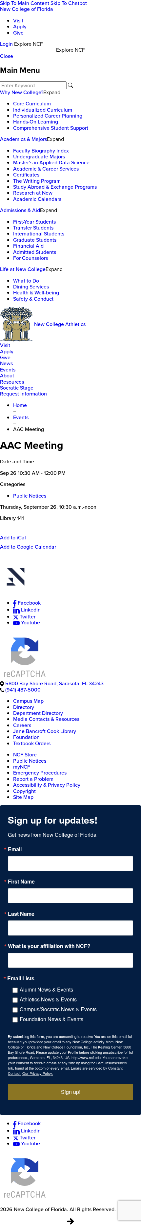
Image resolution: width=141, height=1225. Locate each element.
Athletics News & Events (48, 999)
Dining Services (31, 286)
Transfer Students (33, 227)
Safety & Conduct (33, 298)
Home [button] (20, 405)
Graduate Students (34, 239)
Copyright (24, 791)
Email (15, 849)
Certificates (26, 174)
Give (18, 32)
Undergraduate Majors (39, 156)
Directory (23, 707)
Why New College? (21, 92)
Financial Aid (28, 245)
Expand (51, 92)
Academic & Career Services (46, 168)
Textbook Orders (31, 743)
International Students (38, 233)
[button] (70, 578)
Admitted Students (34, 252)
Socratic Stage (16, 387)
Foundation (26, 737)
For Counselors (30, 257)
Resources (12, 381)
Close (6, 56)
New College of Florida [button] (26, 9)
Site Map (23, 797)
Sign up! (70, 1092)
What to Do (26, 280)
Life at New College (23, 269)
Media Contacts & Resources (46, 718)
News (6, 363)
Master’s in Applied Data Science (51, 162)
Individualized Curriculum (42, 109)
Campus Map (28, 700)
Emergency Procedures (40, 772)
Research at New (32, 192)
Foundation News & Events (51, 1019)
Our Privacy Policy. (37, 1073)
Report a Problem (33, 778)
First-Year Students (34, 221)
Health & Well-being (36, 292)
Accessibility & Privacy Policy (46, 784)
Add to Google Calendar (28, 546)
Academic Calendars (37, 199)
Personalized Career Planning (47, 115)
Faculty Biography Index (41, 150)
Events (7, 369)
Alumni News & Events (46, 989)
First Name (21, 881)
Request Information (23, 393)
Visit (18, 20)
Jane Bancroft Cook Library (44, 731)
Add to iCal (13, 537)
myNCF (21, 766)
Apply (20, 26)
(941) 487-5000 (23, 689)
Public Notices (29, 495)
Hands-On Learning (35, 121)
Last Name (21, 913)
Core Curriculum (32, 103)
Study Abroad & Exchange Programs (55, 186)
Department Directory (38, 713)
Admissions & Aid (20, 210)
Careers (22, 725)
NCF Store (25, 754)
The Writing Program (37, 180)
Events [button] (21, 417)
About (7, 375)
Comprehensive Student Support (50, 127)
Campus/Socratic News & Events (58, 1009)
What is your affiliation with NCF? (49, 946)
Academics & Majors (23, 139)
